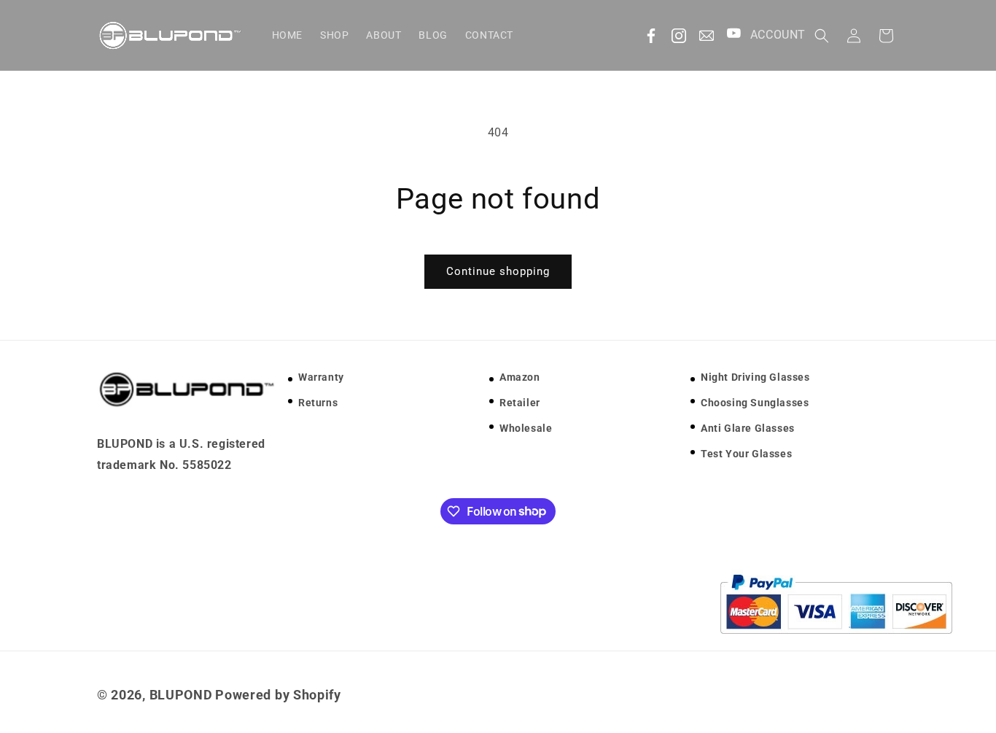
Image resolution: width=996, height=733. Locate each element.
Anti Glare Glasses (748, 428)
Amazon (519, 377)
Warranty (321, 377)
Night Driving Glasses (755, 377)
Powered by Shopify (278, 694)
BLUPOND (181, 694)
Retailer (519, 402)
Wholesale (525, 428)
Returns (318, 402)
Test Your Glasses (746, 454)
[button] (822, 36)
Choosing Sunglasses (755, 402)
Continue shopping (498, 271)
